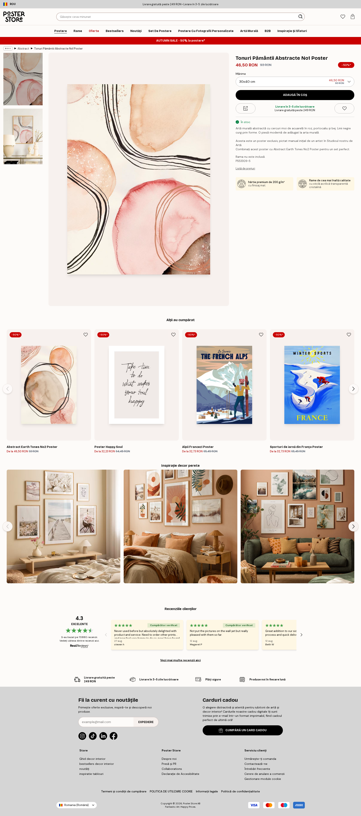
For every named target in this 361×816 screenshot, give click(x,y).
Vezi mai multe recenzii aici (180, 660)
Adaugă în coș (295, 95)
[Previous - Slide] (8, 389)
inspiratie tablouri (91, 774)
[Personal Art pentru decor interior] (297, 526)
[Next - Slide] (353, 389)
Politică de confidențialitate (240, 791)
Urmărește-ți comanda (260, 759)
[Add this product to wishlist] (344, 108)
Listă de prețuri (245, 168)
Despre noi (169, 759)
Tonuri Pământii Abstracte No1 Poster (58, 48)
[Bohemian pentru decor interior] (180, 526)
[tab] (343, 17)
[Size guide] (245, 108)
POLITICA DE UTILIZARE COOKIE (171, 791)
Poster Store (190, 803)
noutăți (84, 769)
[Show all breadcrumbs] (8, 48)
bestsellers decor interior (96, 764)
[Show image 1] (23, 79)
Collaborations (172, 769)
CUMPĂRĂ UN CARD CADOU (246, 730)
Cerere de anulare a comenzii (264, 774)
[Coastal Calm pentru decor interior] (63, 526)
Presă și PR (169, 764)
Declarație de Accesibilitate (180, 774)
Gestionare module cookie (262, 779)
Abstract (23, 48)
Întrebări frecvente (257, 769)
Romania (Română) (76, 805)
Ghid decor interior (92, 759)
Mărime (241, 74)
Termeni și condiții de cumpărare (123, 791)
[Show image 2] (23, 136)
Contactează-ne (255, 764)
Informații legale (207, 791)
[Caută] (301, 17)
